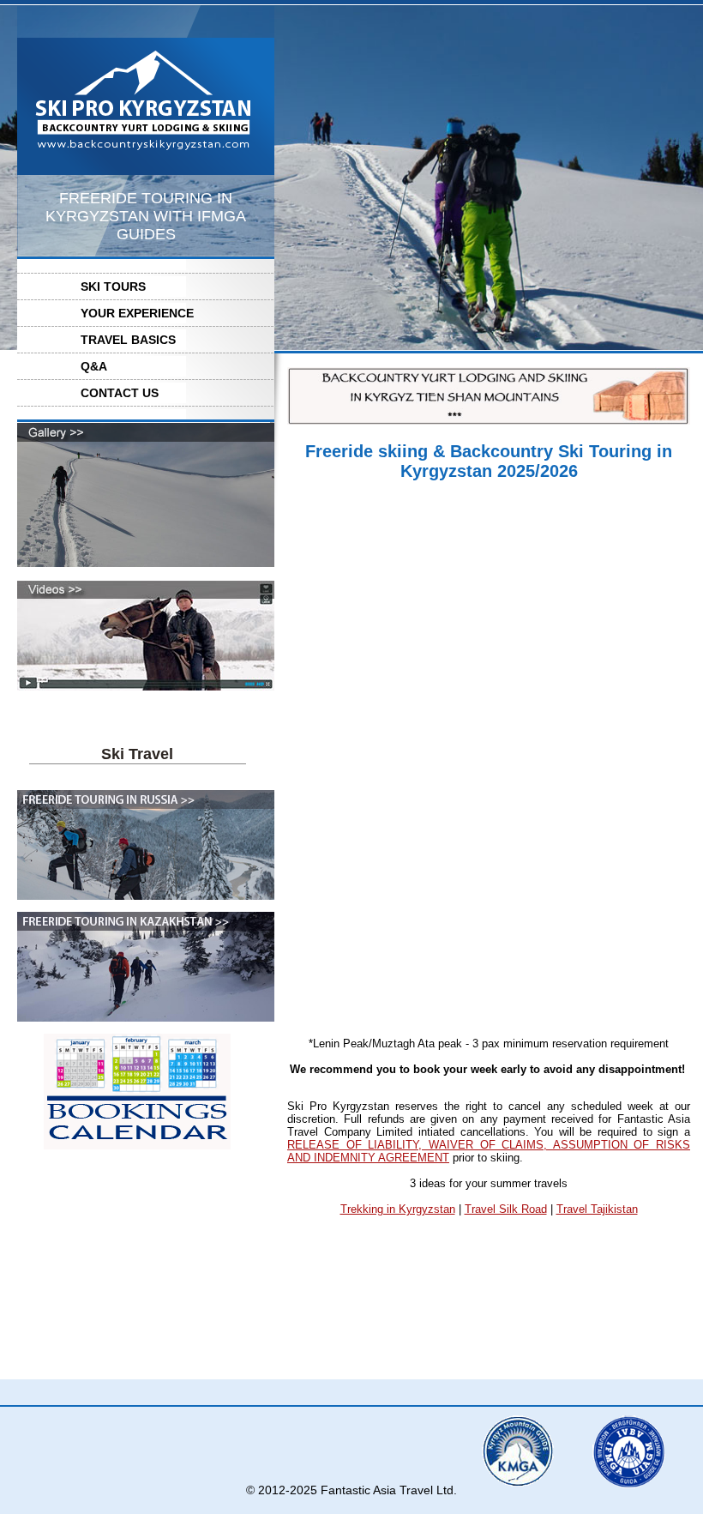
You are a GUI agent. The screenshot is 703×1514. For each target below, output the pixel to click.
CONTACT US (120, 393)
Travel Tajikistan (597, 1209)
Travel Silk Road (506, 1209)
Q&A (94, 366)
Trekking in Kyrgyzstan (397, 1209)
